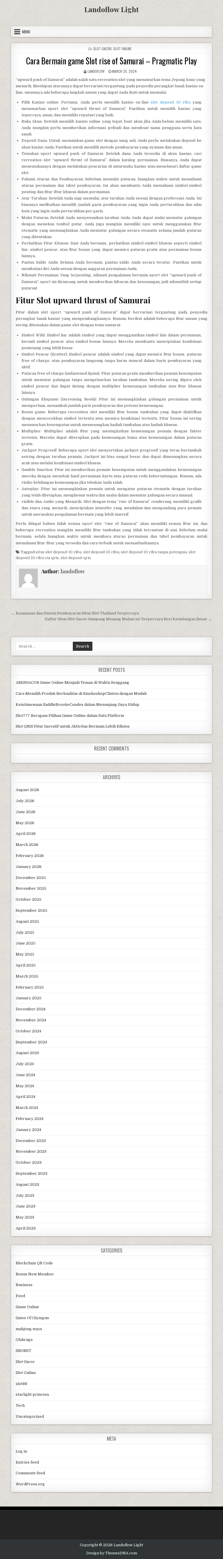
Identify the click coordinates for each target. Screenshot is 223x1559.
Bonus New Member (35, 1274)
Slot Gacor (102, 48)
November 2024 (31, 1020)
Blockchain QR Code (34, 1263)
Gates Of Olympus (32, 1318)
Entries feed (27, 1462)
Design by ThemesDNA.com (111, 1553)
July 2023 (25, 1195)
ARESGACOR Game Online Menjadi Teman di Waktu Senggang (72, 682)
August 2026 (27, 790)
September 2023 (31, 1173)
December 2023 (31, 1141)
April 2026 (26, 833)
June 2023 (25, 1206)
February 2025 (30, 987)
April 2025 (26, 965)
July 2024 (25, 1064)
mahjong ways (29, 1329)
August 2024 (27, 1053)
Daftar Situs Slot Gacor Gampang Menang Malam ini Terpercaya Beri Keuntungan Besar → (128, 619)
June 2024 (25, 1075)
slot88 (21, 1384)
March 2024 (27, 1107)
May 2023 (25, 1217)
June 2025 (25, 943)
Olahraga (24, 1339)
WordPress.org (30, 1484)
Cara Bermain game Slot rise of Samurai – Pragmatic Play (111, 61)
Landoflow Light (111, 9)
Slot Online (122, 48)
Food (20, 1296)
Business (24, 1285)
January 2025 (29, 998)
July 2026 (25, 801)
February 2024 (30, 1118)
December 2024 (31, 1009)
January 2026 (29, 866)
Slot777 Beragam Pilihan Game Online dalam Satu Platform (70, 715)
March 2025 (27, 976)
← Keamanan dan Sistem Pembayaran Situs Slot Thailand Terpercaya (75, 613)
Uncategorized (30, 1416)
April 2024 (25, 1096)
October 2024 (28, 1031)
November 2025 (31, 888)
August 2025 (27, 921)
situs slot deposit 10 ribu (58, 552)
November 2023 (31, 1151)
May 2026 (25, 823)
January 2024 (28, 1129)
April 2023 (26, 1228)
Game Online (27, 1307)
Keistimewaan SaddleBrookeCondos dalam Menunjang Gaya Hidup (77, 704)
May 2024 (25, 1086)
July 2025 (25, 932)
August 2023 (27, 1184)
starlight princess (32, 1394)
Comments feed (30, 1473)
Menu (26, 32)
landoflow (96, 71)
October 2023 (29, 1162)
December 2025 (31, 877)
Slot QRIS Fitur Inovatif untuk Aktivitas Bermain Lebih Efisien (73, 726)
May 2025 (25, 954)
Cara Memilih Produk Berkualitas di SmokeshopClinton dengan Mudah (81, 693)
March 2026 (27, 844)
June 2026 (25, 812)
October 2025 (29, 899)
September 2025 (31, 910)
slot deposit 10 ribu (170, 102)
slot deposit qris (75, 558)
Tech (20, 1405)
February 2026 (30, 855)
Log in (21, 1451)
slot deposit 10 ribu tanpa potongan (154, 552)
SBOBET (23, 1350)
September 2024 (31, 1042)
